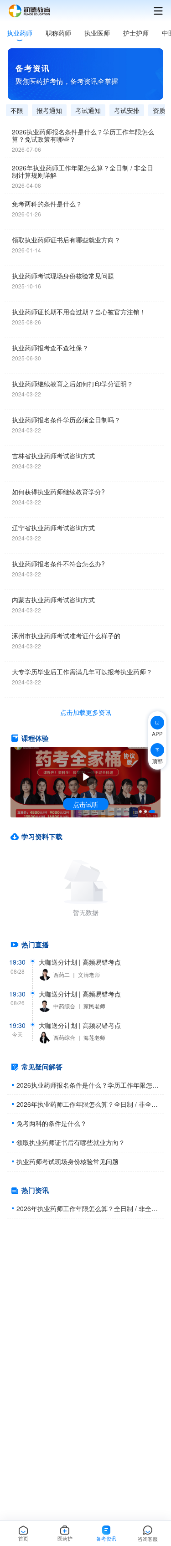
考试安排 (127, 110)
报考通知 (49, 110)
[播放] (85, 776)
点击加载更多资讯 (85, 712)
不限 (16, 110)
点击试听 (85, 804)
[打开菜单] (154, 11)
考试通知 (88, 110)
